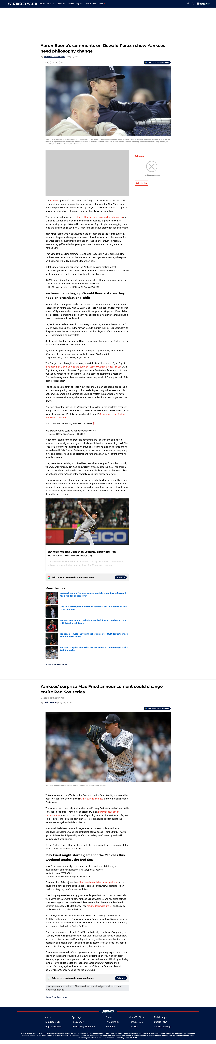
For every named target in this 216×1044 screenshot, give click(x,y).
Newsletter (91, 4)
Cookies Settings (162, 1026)
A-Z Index (110, 1026)
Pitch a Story (78, 1022)
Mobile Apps (160, 1017)
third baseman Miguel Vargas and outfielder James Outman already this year (84, 366)
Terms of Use (136, 1022)
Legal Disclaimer (53, 1026)
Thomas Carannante (54, 56)
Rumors (50, 4)
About (48, 1017)
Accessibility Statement (83, 1026)
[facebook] (188, 4)
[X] (193, 4)
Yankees (54, 200)
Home (48, 664)
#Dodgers (50, 354)
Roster (71, 4)
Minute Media (32, 1033)
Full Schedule (141, 183)
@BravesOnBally (58, 430)
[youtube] (198, 4)
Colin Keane (50, 702)
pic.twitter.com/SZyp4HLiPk (85, 283)
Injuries (79, 4)
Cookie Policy (160, 1022)
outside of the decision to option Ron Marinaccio (99, 217)
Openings (76, 1017)
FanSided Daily (52, 1022)
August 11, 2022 (91, 287)
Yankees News (60, 664)
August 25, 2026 (82, 876)
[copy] (61, 62)
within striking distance (91, 798)
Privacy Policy (112, 1022)
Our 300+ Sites (136, 1017)
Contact (109, 1017)
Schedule (61, 4)
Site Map (133, 1026)
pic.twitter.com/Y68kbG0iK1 (60, 873)
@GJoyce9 (97, 869)
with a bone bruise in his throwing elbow (97, 882)
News (42, 4)
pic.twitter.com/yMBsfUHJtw (81, 430)
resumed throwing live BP (99, 906)
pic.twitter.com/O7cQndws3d (94, 354)
